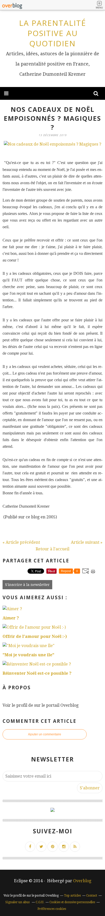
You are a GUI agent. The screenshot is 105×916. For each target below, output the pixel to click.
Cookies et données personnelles (72, 902)
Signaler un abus (17, 902)
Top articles (72, 895)
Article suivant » (86, 542)
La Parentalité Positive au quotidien (52, 33)
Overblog (82, 880)
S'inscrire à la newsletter (27, 585)
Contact (91, 895)
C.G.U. (40, 902)
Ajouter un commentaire (44, 734)
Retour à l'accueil (52, 549)
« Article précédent (21, 542)
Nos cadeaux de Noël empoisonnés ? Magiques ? (52, 118)
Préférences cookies (51, 909)
